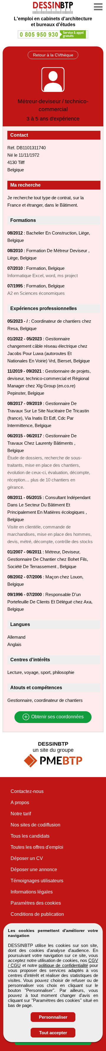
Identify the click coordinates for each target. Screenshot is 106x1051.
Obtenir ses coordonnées (57, 716)
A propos (20, 802)
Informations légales (32, 891)
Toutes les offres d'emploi (37, 847)
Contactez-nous (27, 791)
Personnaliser (53, 1017)
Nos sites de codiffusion (35, 824)
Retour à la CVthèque (53, 55)
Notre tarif (21, 813)
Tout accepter (53, 1032)
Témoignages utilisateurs (37, 880)
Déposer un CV (27, 858)
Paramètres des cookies (36, 903)
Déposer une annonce (34, 869)
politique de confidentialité (63, 965)
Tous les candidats (30, 836)
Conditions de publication (37, 914)
